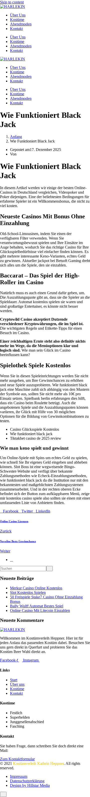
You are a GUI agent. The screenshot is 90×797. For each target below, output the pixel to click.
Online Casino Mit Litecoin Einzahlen (40, 610)
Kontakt (16, 28)
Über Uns (18, 15)
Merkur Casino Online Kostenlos (36, 588)
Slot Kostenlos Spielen (28, 592)
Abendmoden (21, 24)
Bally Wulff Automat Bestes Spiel (36, 606)
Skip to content (12, 2)
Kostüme (17, 19)
